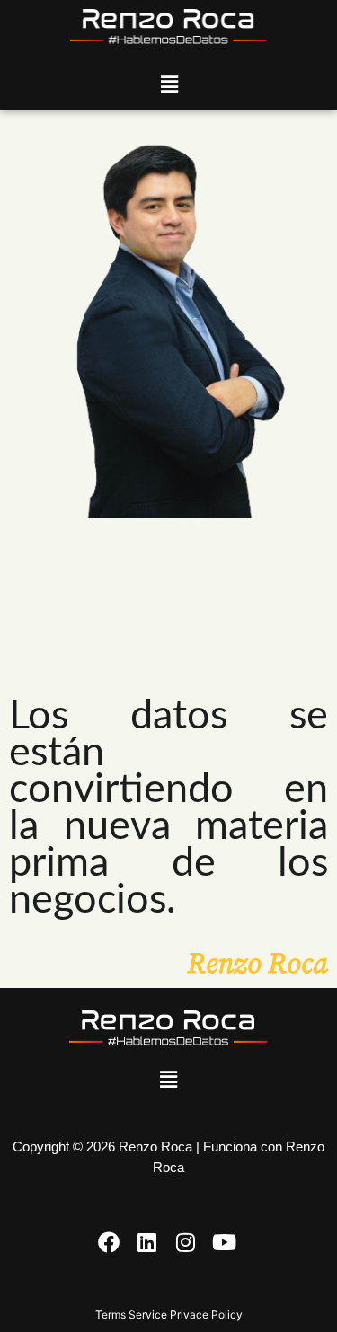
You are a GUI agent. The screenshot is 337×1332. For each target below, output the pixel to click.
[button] (169, 84)
